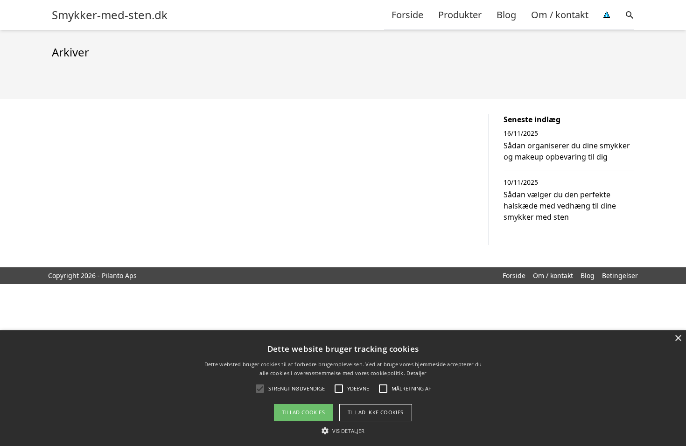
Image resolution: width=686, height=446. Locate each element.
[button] (343, 430)
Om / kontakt (559, 14)
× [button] (677, 338)
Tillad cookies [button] (303, 412)
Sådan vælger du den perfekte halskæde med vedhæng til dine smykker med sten (560, 205)
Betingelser (620, 275)
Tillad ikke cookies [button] (376, 412)
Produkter (460, 14)
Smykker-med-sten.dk (110, 14)
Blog (506, 14)
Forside (407, 14)
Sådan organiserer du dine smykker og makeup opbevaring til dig (567, 151)
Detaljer (416, 372)
